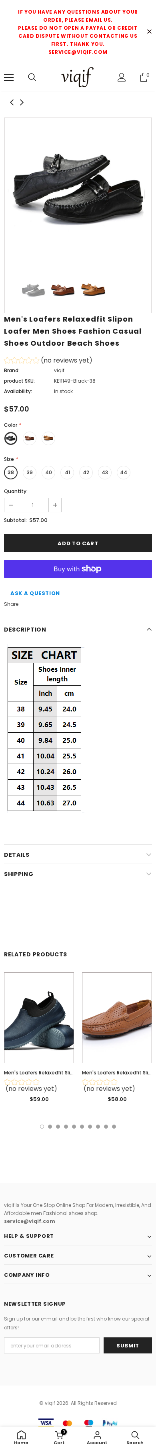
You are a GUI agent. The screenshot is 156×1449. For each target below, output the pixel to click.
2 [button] (50, 1127)
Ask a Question (35, 593)
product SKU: (19, 380)
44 (123, 472)
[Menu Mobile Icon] (9, 77)
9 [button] (106, 1127)
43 (105, 472)
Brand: (12, 370)
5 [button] (74, 1127)
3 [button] (58, 1127)
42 (86, 472)
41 (67, 472)
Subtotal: (15, 520)
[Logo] (78, 77)
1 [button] (42, 1127)
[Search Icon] (32, 77)
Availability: (18, 391)
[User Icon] (122, 77)
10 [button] (114, 1127)
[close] (149, 32)
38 (11, 472)
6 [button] (82, 1127)
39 (30, 472)
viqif (59, 370)
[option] (78, 192)
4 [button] (66, 1127)
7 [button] (90, 1127)
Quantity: (16, 491)
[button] (48, 362)
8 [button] (98, 1127)
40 (48, 472)
